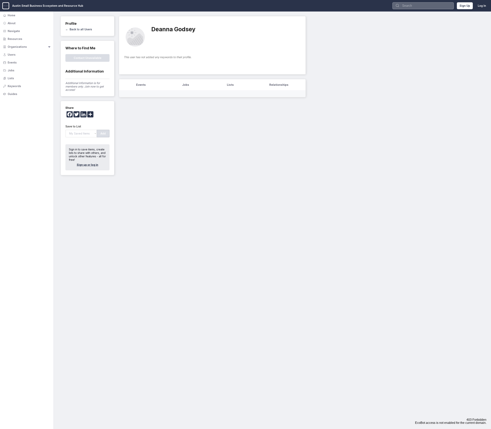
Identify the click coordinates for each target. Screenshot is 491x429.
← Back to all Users (78, 29)
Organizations (14, 46)
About (9, 23)
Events (9, 62)
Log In (482, 5)
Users (9, 54)
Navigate (11, 31)
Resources (12, 38)
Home (8, 15)
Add (103, 133)
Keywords (11, 86)
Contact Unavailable (87, 57)
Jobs (8, 70)
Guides (9, 94)
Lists (8, 78)
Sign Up (465, 5)
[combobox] (423, 5)
